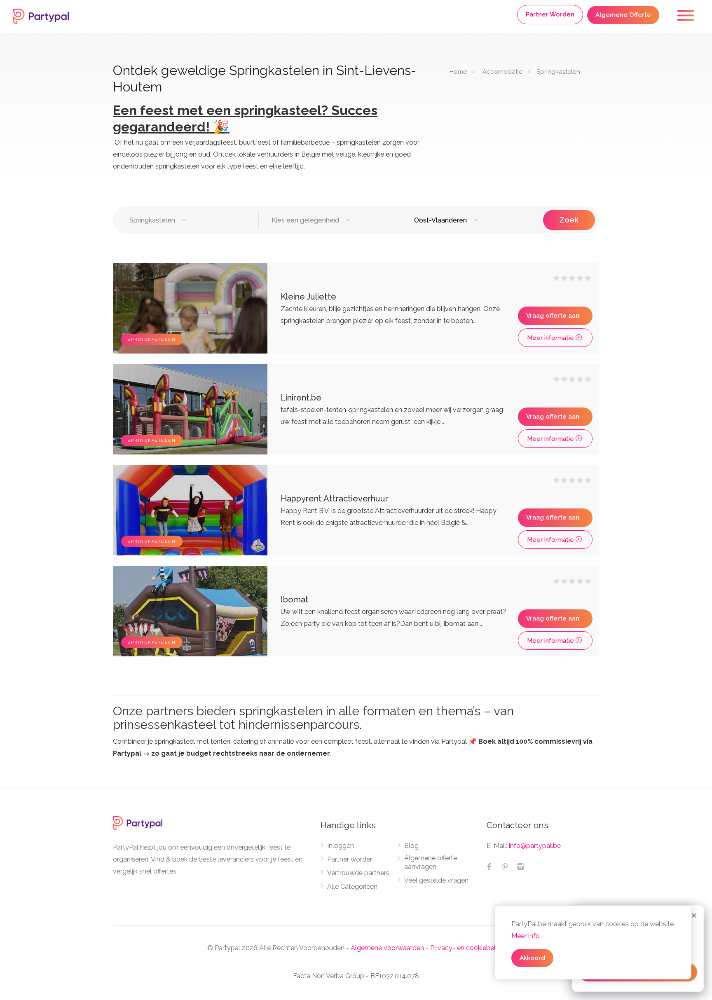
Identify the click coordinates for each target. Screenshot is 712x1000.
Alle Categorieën (352, 886)
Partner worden (350, 859)
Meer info (525, 936)
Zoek (569, 219)
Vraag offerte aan (552, 315)
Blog (411, 846)
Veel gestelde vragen (436, 880)
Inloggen (340, 846)
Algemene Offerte (623, 15)
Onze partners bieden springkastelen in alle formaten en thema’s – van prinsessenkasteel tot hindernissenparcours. (313, 718)
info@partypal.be (535, 846)
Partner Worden (550, 14)
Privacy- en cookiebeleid (467, 948)
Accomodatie (502, 71)
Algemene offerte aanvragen (430, 862)
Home (458, 71)
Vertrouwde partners (358, 873)
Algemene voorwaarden (387, 948)
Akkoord (532, 958)
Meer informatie (551, 338)
